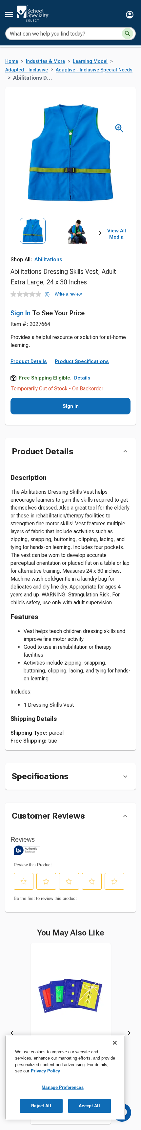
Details (82, 378)
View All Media (116, 234)
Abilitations (48, 259)
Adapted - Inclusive (26, 70)
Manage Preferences (62, 1087)
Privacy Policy (45, 1070)
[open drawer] (9, 14)
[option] (32, 246)
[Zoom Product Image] (120, 128)
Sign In (20, 313)
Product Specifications (82, 361)
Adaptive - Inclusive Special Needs (94, 70)
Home (11, 61)
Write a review (68, 294)
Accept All (89, 1105)
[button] (129, 14)
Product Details (28, 361)
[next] (100, 234)
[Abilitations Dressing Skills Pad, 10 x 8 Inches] (71, 1000)
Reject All (41, 1105)
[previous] (11, 1034)
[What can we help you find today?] (127, 33)
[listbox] (55, 246)
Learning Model (90, 61)
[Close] (115, 1043)
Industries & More (45, 61)
